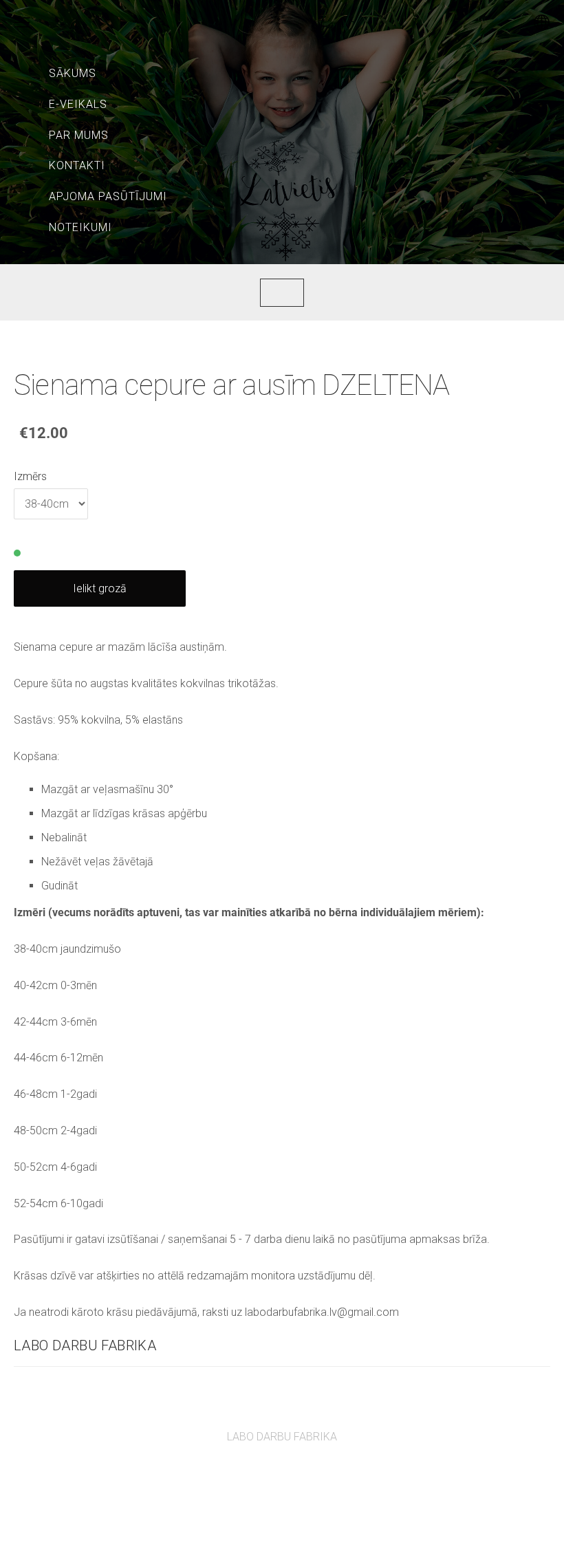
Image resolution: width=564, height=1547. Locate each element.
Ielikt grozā (100, 588)
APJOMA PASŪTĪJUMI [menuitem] (108, 196)
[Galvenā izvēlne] (22, 22)
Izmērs (30, 476)
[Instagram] (297, 1474)
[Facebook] (267, 1474)
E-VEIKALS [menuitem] (78, 104)
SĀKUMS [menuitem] (72, 73)
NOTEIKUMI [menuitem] (80, 227)
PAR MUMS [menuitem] (79, 135)
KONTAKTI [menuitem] (77, 165)
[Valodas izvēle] (542, 22)
